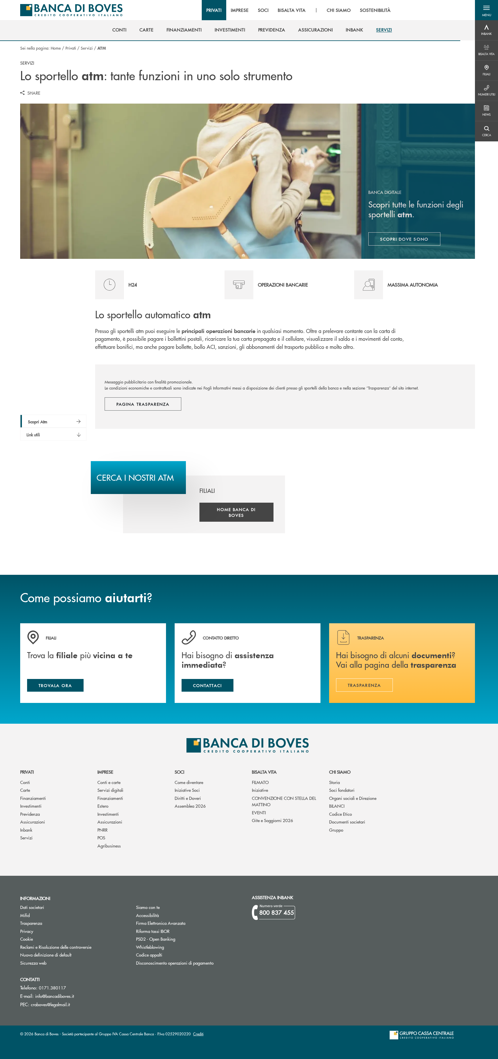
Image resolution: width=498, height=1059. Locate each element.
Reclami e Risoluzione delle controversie (55, 947)
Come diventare (189, 782)
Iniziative (260, 790)
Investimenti (31, 806)
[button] (486, 10)
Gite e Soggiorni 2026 (272, 820)
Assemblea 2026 (190, 806)
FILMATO (260, 782)
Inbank (26, 830)
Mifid (46, 915)
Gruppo (336, 830)
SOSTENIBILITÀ (375, 10)
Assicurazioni (32, 822)
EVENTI (259, 812)
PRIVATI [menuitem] (214, 10)
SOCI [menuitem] (263, 10)
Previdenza (30, 814)
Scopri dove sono (404, 239)
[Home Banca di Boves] (71, 10)
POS (101, 838)
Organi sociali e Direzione (352, 798)
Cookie (26, 939)
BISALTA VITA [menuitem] (292, 10)
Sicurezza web (33, 963)
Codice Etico (340, 814)
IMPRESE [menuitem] (240, 10)
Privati (70, 48)
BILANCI (336, 806)
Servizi (87, 48)
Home (56, 48)
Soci (179, 772)
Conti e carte (108, 782)
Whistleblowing (150, 947)
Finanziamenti (33, 798)
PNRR (102, 830)
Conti (25, 782)
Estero (102, 806)
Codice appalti (171, 955)
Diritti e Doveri (188, 798)
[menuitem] (119, 29)
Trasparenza (31, 923)
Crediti (198, 1033)
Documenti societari (347, 822)
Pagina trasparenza (142, 404)
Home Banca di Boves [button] (236, 512)
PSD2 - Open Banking (177, 939)
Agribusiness (109, 846)
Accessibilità (147, 915)
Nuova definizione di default (45, 955)
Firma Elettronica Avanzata (182, 923)
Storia (334, 782)
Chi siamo (339, 772)
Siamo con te (148, 907)
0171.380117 (52, 988)
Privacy (26, 931)
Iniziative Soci (187, 790)
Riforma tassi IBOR (174, 931)
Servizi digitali (110, 790)
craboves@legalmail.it (50, 1004)
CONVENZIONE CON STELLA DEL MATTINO (284, 801)
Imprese (105, 772)
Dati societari (32, 907)
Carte (25, 790)
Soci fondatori (341, 790)
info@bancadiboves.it (54, 996)
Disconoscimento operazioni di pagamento (189, 963)
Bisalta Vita (264, 772)
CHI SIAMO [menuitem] (339, 10)
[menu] (298, 10)
